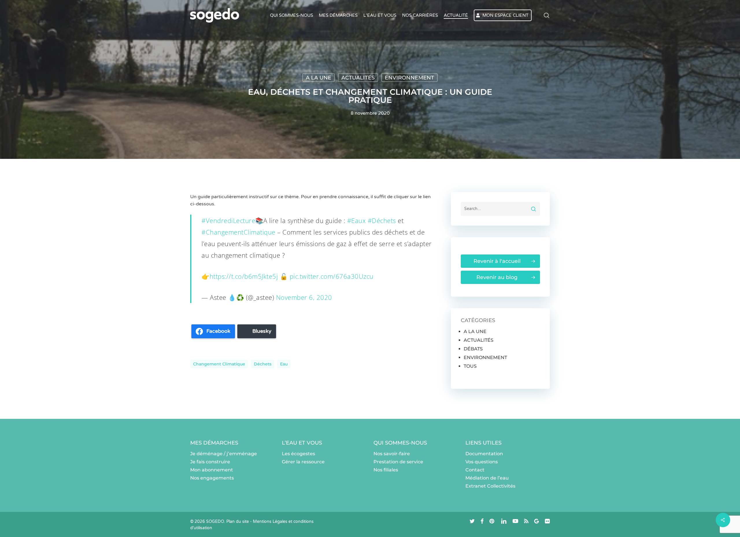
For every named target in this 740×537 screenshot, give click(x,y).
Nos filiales (385, 470)
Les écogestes (298, 453)
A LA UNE (318, 78)
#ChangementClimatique (238, 232)
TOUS (470, 366)
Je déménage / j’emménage (223, 453)
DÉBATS (473, 349)
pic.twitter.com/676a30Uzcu (331, 276)
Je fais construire (210, 461)
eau (284, 364)
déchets (262, 364)
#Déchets (382, 220)
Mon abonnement (211, 470)
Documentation (484, 453)
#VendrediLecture (228, 220)
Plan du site (237, 521)
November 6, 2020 (304, 297)
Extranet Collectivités (490, 486)
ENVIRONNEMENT (409, 78)
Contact (474, 470)
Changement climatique (219, 364)
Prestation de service (398, 461)
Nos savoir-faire (391, 453)
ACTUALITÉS (358, 78)
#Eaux (356, 220)
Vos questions (481, 461)
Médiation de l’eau (487, 478)
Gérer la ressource (303, 461)
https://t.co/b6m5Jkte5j (244, 276)
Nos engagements (212, 478)
